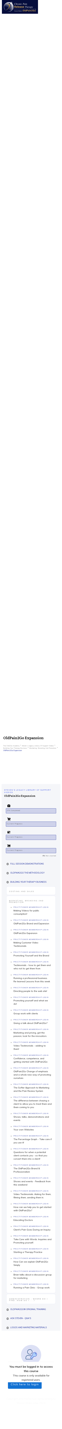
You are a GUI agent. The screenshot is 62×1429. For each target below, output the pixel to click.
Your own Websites (24, 1129)
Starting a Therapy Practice (28, 1252)
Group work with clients (26, 1013)
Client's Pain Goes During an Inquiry (32, 1229)
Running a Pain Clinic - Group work (32, 1287)
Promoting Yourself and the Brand (31, 955)
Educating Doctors (23, 1220)
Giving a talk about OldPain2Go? (30, 1023)
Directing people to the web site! (30, 991)
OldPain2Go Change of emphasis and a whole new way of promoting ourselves (32, 1074)
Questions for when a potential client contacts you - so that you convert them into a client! (30, 1155)
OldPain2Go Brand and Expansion (31, 923)
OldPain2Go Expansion (25, 933)
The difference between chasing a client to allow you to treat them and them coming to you (33, 1104)
